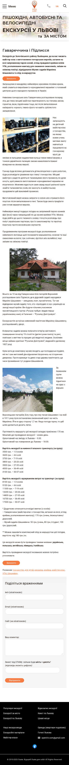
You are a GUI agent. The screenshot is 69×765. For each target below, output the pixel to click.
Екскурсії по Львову (12, 718)
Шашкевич (13, 573)
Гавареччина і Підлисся (26, 50)
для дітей (29, 570)
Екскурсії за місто (11, 713)
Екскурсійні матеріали (13, 732)
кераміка (38, 570)
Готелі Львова (44, 732)
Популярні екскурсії (12, 708)
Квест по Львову (46, 713)
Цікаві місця (44, 718)
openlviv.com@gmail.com (53, 738)
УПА (5, 573)
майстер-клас (58, 570)
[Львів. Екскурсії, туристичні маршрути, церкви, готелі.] (34, 6)
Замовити (11, 78)
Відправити (14, 680)
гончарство (18, 570)
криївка (47, 570)
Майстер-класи (10, 738)
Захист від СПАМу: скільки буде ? (28, 662)
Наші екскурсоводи (12, 727)
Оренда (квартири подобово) (52, 727)
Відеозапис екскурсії (47, 708)
